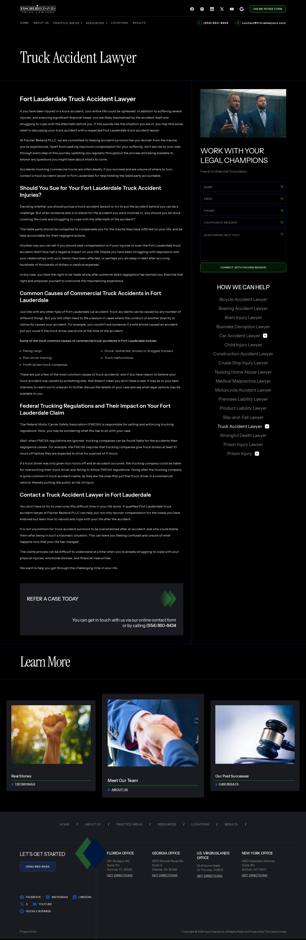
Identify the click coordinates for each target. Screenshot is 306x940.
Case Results (228, 784)
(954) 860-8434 (38, 866)
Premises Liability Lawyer (243, 399)
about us (41, 22)
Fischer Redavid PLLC (63, 513)
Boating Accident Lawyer (243, 308)
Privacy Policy (28, 931)
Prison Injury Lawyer (243, 444)
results (139, 22)
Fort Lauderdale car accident (87, 312)
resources (95, 23)
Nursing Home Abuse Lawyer (243, 372)
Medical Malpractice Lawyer (243, 381)
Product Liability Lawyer (243, 408)
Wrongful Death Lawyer (243, 435)
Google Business (38, 911)
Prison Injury (239, 453)
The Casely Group (275, 931)
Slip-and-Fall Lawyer (243, 417)
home (24, 22)
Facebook (33, 897)
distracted (123, 351)
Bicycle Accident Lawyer (243, 299)
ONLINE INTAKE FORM (267, 8)
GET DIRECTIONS (119, 875)
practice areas (66, 23)
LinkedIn (84, 897)
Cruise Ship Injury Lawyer (243, 362)
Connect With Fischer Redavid (243, 267)
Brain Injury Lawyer (243, 317)
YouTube (45, 904)
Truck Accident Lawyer (239, 426)
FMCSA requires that (89, 447)
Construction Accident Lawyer (243, 353)
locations (119, 22)
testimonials (25, 784)
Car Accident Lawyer (239, 335)
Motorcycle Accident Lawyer (243, 390)
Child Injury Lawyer (243, 344)
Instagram (59, 897)
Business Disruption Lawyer (243, 326)
